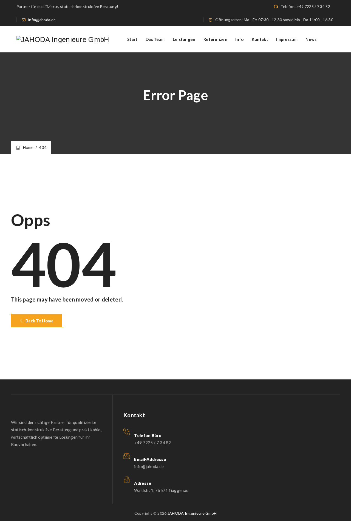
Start (132, 39)
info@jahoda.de (42, 19)
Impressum (287, 39)
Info (239, 39)
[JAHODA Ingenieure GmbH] (62, 39)
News (310, 39)
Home (27, 147)
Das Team (155, 39)
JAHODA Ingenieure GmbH (192, 513)
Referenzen (215, 39)
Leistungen (184, 39)
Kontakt (260, 39)
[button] (36, 320)
